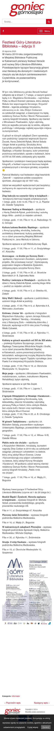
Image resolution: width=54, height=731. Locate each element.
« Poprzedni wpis (12, 702)
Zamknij (46, 727)
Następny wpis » (42, 702)
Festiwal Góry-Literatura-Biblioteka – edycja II (22, 43)
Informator (16, 696)
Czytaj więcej (32, 727)
